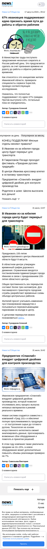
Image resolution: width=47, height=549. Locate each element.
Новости (5, 12)
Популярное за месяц (32, 135)
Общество (15, 12)
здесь (21, 318)
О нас (41, 503)
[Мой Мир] (26, 112)
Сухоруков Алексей (18, 108)
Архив (41, 507)
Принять (23, 544)
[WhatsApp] (23, 112)
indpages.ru (15, 389)
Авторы (41, 499)
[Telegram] (11, 112)
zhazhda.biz (15, 51)
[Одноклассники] (7, 112)
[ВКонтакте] (3, 112)
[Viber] (19, 112)
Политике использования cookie (16, 539)
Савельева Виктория (18, 461)
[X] (15, 112)
